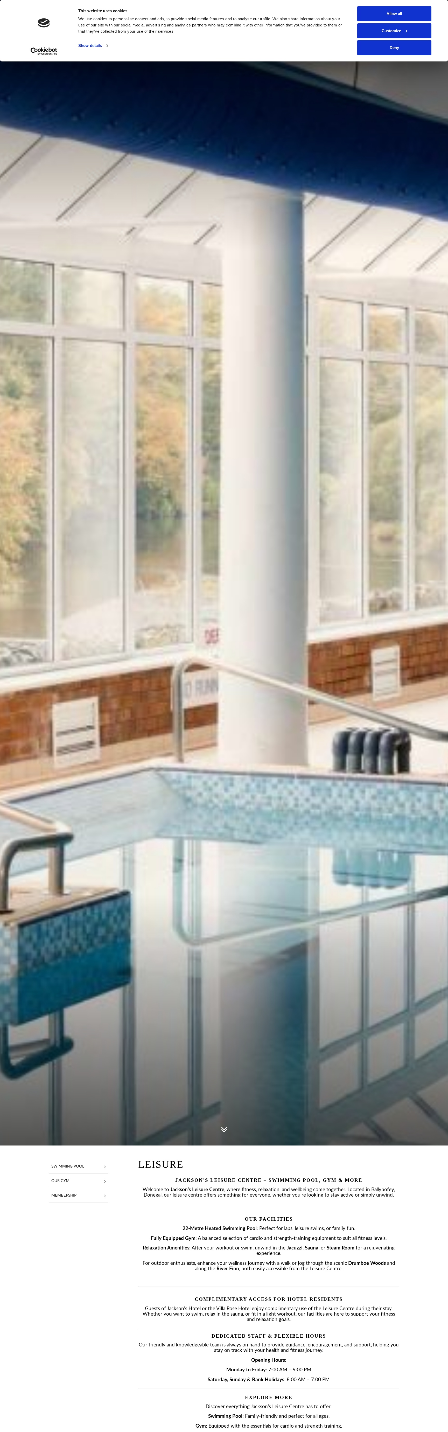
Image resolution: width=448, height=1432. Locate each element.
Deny (394, 47)
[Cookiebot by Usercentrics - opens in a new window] (44, 51)
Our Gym (60, 1181)
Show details (90, 45)
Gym (190, 1238)
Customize (391, 31)
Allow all (394, 13)
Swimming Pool (67, 1166)
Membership (63, 1195)
